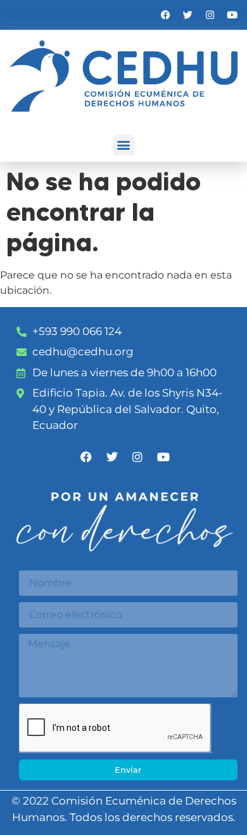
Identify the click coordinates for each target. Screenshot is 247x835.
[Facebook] (165, 14)
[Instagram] (209, 14)
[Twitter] (187, 14)
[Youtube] (232, 14)
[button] (123, 145)
